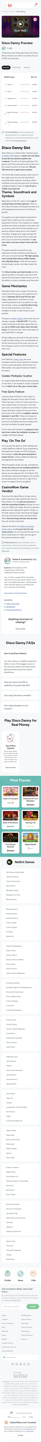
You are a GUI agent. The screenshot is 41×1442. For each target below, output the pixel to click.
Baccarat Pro (10, 886)
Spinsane (9, 1222)
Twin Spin (9, 1246)
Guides (4, 1339)
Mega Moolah (30, 844)
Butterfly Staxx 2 (12, 918)
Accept (20, 1435)
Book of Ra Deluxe (10, 823)
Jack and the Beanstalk (14, 1070)
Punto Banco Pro (12, 1176)
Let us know (20, 629)
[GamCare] (14, 1417)
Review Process (7, 1323)
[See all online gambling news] (20, 1273)
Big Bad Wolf (10, 607)
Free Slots (24, 1323)
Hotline (9, 1066)
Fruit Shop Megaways (14, 1010)
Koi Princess (10, 1112)
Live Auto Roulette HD (14, 1121)
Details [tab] (27, 68)
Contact (5, 1319)
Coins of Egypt (11, 927)
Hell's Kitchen (11, 1061)
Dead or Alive (11, 951)
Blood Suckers (11, 899)
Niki (10, 48)
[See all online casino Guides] (7, 1273)
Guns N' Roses (11, 1042)
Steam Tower (11, 1241)
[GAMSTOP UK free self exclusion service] (31, 1417)
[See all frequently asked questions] (33, 1273)
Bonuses (24, 1339)
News (4, 1335)
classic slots (18, 359)
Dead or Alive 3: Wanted (14, 960)
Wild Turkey (10, 1259)
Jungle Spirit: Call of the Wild (16, 1107)
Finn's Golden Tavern (13, 997)
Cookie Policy (29, 1431)
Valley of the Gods (12, 604)
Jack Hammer (11, 1075)
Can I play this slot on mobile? (17, 695)
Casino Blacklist (7, 1351)
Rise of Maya (10, 1195)
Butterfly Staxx (11, 914)
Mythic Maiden (11, 1149)
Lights (8, 1116)
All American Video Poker (15, 872)
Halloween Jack (12, 1057)
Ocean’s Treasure (12, 1167)
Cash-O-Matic (11, 923)
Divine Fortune (11, 969)
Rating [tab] (6, 68)
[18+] (24, 1417)
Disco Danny (10, 964)
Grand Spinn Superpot (14, 1038)
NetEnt (12, 12)
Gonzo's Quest (11, 1024)
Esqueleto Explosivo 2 (14, 610)
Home (6, 12)
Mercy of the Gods (13, 1140)
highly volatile (17, 318)
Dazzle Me (10, 936)
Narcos (9, 1153)
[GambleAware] (24, 1413)
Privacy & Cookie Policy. (12, 1300)
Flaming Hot (30, 823)
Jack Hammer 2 (11, 1079)
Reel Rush (9, 1186)
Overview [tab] (16, 68)
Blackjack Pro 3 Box (13, 895)
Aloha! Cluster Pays (13, 881)
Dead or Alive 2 (11, 955)
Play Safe (5, 1331)
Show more (5, 551)
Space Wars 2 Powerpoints (15, 1218)
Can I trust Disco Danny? (15, 653)
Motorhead (10, 1144)
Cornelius (9, 932)
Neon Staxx (10, 1158)
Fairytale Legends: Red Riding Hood (19, 987)
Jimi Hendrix (10, 1094)
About (4, 1315)
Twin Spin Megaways (13, 1250)
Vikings (9, 1255)
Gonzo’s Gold (11, 1020)
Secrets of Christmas (13, 1209)
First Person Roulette (10, 845)
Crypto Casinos (7, 1343)
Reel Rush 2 (10, 1190)
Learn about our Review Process (15, 593)
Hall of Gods (10, 1047)
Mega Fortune (11, 1131)
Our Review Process (19, 140)
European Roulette (13, 983)
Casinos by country (9, 1347)
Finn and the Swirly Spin (14, 992)
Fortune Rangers (12, 1001)
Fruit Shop (10, 1006)
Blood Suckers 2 (12, 909)
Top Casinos (25, 1331)
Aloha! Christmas (12, 877)
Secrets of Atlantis (13, 1204)
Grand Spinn (10, 1033)
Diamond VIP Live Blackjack (30, 800)
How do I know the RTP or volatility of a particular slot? (17, 684)
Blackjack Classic (12, 890)
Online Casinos (26, 1327)
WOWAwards (26, 1315)
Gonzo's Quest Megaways (15, 1029)
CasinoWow (6, 1381)
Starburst (9, 1227)
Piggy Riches (10, 1172)
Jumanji (9, 1103)
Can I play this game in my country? (16, 707)
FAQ (3, 1327)
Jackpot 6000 (11, 1084)
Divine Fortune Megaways (15, 973)
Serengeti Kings (12, 1213)
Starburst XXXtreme (13, 1231)
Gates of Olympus (10, 799)
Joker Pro (9, 1098)
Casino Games (26, 1319)
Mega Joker (10, 1135)
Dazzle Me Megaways (14, 946)
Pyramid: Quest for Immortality (17, 1181)
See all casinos (10, 768)
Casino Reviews (27, 1335)
